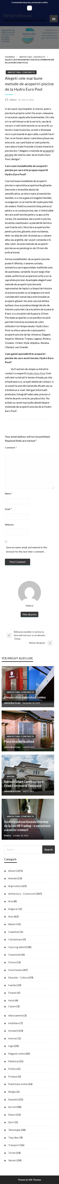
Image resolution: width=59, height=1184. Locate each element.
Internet (12, 1038)
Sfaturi (12, 1114)
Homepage (10, 57)
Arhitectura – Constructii (21, 893)
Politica (12, 1068)
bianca (13, 99)
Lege (11, 1045)
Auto (11, 916)
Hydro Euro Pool (35, 373)
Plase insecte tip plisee (19, 741)
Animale (12, 878)
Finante (12, 992)
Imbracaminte (15, 1015)
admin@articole (12, 703)
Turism (12, 1152)
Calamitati (14, 931)
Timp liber (13, 1137)
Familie (12, 985)
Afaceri (10, 776)
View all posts (29, 614)
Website (9, 524)
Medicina (13, 1061)
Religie (12, 1091)
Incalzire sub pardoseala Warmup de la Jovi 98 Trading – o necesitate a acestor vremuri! (27, 826)
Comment (11, 447)
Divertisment (15, 969)
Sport (11, 1122)
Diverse (12, 962)
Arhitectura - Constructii (32, 57)
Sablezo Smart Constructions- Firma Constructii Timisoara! (24, 783)
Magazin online (16, 1053)
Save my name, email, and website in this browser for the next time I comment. (26, 549)
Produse (12, 1076)
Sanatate (13, 1099)
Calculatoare (15, 939)
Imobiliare (13, 1023)
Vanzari (12, 1160)
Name (8, 493)
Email (8, 509)
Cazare (12, 1006)
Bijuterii (12, 924)
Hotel (11, 1000)
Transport (13, 1145)
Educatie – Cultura (18, 977)
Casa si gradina (16, 947)
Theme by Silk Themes (29, 1179)
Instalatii (13, 1030)
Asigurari (13, 908)
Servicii (12, 1106)
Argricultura (15, 886)
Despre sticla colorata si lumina (25, 697)
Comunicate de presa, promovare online (29, 2)
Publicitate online (17, 1084)
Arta (10, 901)
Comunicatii (14, 954)
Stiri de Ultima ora (17, 15)
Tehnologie (14, 1129)
